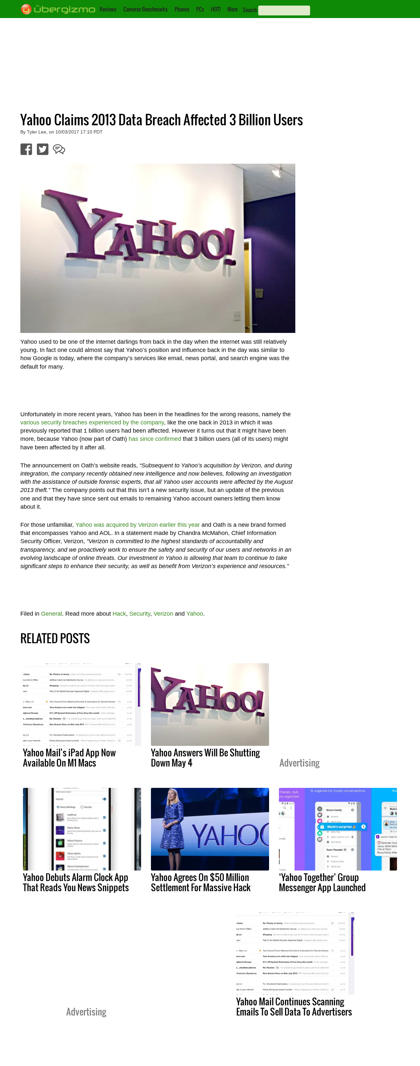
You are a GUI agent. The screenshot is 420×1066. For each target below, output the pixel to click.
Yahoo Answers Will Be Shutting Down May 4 (205, 757)
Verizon (163, 613)
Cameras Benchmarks (145, 9)
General (51, 613)
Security (139, 613)
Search (250, 10)
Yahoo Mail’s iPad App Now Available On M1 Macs (69, 757)
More (232, 9)
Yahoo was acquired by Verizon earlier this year (137, 525)
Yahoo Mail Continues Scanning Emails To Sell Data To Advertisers (294, 1006)
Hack (119, 613)
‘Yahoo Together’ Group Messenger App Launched (322, 882)
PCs (200, 9)
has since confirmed (155, 439)
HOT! (215, 9)
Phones (182, 9)
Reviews (108, 9)
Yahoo (194, 613)
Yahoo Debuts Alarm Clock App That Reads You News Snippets (76, 882)
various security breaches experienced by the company (92, 422)
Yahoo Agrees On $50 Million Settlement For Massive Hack (201, 882)
